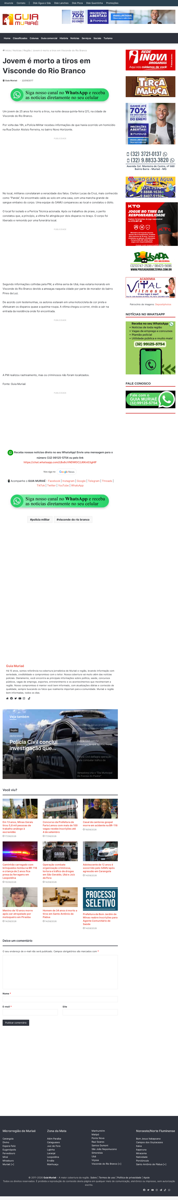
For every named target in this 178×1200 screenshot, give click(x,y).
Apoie (146, 1177)
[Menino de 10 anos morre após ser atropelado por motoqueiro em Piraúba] (20, 897)
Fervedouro (9, 1153)
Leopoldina (53, 1157)
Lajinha (51, 1149)
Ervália (50, 1160)
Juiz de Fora (53, 1146)
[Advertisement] (60, 165)
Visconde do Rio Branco (104, 1163)
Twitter (51, 485)
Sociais (97, 38)
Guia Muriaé (11, 80)
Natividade (142, 1157)
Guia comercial (49, 38)
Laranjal (51, 1153)
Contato (21, 3)
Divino (6, 1142)
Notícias (74, 38)
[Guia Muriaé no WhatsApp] (60, 94)
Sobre (93, 1177)
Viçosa (95, 1160)
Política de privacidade (129, 1177)
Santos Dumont (100, 1145)
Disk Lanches (61, 3)
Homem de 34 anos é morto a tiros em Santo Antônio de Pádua (60, 914)
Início (8, 50)
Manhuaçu (52, 1164)
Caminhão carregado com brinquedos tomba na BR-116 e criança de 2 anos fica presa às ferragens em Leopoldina (20, 871)
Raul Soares (98, 1141)
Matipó (95, 1134)
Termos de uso (107, 1177)
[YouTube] (21, 698)
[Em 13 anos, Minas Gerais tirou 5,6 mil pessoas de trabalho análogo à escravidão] (20, 808)
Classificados (20, 38)
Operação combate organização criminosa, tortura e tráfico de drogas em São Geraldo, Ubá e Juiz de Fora (59, 871)
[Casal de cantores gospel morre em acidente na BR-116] (100, 808)
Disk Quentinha (94, 3)
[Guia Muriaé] (20, 19)
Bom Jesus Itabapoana (148, 1138)
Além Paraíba (54, 1138)
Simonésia (97, 1152)
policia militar (41, 519)
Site (65, 1006)
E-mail (7, 1006)
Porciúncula (142, 1160)
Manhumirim (98, 1130)
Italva (139, 1146)
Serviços (86, 38)
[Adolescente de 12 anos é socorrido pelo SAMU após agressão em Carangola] (100, 851)
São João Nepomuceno (104, 1149)
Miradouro (8, 1160)
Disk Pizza (77, 3)
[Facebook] (12, 698)
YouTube (63, 485)
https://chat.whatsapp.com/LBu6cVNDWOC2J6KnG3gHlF (60, 462)
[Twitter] (16, 698)
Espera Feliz (9, 1146)
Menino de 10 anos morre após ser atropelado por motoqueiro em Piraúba (18, 914)
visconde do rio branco (74, 519)
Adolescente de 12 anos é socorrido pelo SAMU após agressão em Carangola (99, 868)
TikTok (41, 485)
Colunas (34, 38)
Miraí (5, 1157)
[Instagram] (25, 698)
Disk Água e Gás (42, 3)
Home (7, 38)
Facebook (54, 481)
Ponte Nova (98, 1138)
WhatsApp (77, 485)
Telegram (94, 481)
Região (27, 50)
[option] (60, 744)
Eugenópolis (9, 1149)
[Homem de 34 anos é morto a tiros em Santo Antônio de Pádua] (60, 897)
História (64, 38)
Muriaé (6, 1164)
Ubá (94, 1156)
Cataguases (53, 1142)
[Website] (8, 698)
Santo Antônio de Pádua (149, 1164)
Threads (107, 481)
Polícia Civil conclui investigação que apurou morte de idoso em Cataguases (38, 745)
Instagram (68, 481)
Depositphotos (163, 304)
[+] (12, 1164)
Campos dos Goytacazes (149, 1142)
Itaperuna (141, 1149)
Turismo (108, 38)
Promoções (112, 3)
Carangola (8, 1138)
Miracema (141, 1153)
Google (81, 481)
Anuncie (8, 3)
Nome (7, 993)
